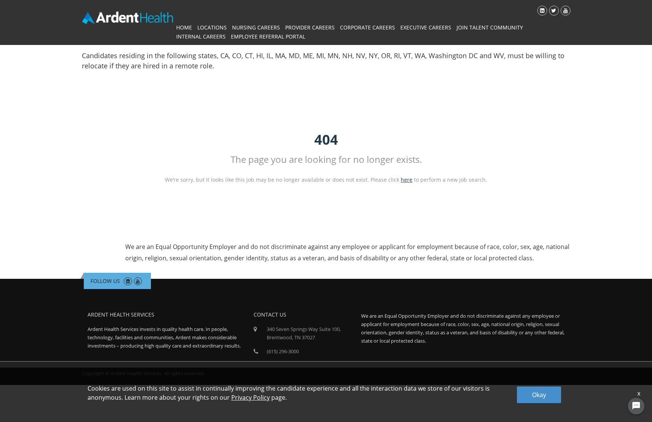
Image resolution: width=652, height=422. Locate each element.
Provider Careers (310, 27)
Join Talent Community (490, 27)
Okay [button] (539, 395)
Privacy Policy (250, 397)
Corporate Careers (367, 27)
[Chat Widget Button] (636, 406)
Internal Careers (201, 36)
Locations (212, 27)
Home (184, 27)
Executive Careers (425, 27)
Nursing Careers (256, 27)
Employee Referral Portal (268, 36)
